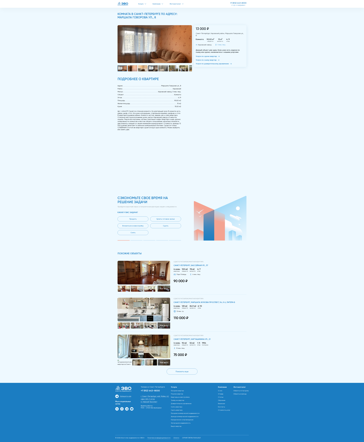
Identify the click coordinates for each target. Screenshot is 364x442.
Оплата (176, 438)
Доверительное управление (181, 403)
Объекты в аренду (240, 394)
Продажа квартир (177, 391)
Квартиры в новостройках (180, 397)
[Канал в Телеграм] (127, 409)
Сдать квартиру (177, 410)
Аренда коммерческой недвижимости (184, 416)
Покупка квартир (177, 394)
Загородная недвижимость (180, 423)
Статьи (220, 397)
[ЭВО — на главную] (128, 4)
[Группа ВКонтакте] (117, 409)
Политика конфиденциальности (158, 438)
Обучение (221, 400)
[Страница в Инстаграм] (122, 409)
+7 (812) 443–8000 (238, 3)
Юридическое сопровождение (182, 420)
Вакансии (221, 403)
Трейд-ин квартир (177, 400)
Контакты (221, 407)
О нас (220, 391)
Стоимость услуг (224, 410)
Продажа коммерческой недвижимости (185, 413)
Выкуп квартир (176, 426)
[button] (155, 44)
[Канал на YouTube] (131, 409)
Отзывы (220, 394)
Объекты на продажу (241, 391)
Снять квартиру (176, 407)
